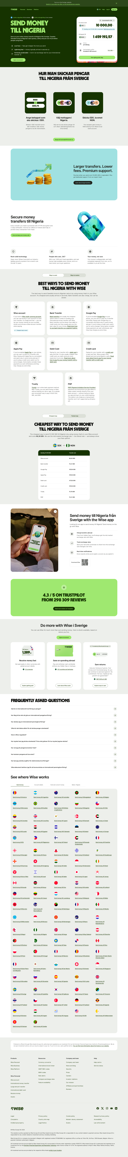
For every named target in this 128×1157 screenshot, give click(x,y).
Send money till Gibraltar (61, 855)
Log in (108, 9)
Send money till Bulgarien (82, 808)
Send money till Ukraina (19, 1015)
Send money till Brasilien (41, 808)
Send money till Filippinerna (41, 842)
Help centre (97, 1062)
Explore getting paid (27, 685)
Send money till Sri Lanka (82, 981)
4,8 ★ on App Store (21, 17)
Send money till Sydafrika (41, 994)
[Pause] (55, 511)
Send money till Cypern (60, 820)
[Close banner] (116, 3)
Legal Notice (42, 1123)
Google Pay (91, 313)
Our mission (70, 1082)
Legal (12, 1116)
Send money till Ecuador (20, 831)
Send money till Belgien (102, 797)
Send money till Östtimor (20, 945)
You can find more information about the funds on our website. (91, 1046)
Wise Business (15, 1065)
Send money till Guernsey (20, 866)
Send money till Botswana (20, 808)
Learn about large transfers (82, 182)
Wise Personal (15, 1062)
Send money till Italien (60, 876)
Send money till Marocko (20, 909)
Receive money (15, 1093)
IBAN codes (42, 1072)
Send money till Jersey (102, 876)
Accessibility (98, 1119)
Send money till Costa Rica (41, 820)
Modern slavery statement (74, 1119)
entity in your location (55, 1150)
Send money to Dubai (102, 820)
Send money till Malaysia (82, 898)
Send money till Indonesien (82, 866)
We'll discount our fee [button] (109, 29)
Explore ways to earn (100, 685)
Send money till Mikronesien (21, 921)
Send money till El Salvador (62, 831)
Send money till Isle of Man (20, 876)
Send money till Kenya (40, 887)
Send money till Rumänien (82, 956)
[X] (102, 1108)
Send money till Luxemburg (62, 898)
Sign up (114, 9)
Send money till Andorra (20, 797)
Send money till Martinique (61, 909)
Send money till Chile (102, 808)
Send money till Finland (60, 842)
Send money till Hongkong (41, 866)
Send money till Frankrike (103, 842)
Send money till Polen (19, 956)
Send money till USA (81, 1015)
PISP (70, 384)
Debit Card (54, 349)
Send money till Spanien (61, 981)
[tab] (53, 275)
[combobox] (82, 25)
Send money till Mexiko (102, 909)
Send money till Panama (82, 945)
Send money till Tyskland (82, 1005)
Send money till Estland (81, 831)
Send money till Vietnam (20, 1026)
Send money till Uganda (102, 1005)
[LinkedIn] (116, 1108)
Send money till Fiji (18, 842)
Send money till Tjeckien (40, 1005)
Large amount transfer (18, 1086)
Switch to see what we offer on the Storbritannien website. (63, 4)
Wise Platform (15, 1069)
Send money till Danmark (82, 820)
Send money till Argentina (41, 797)
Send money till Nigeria (40, 934)
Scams (68, 1123)
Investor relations (71, 1079)
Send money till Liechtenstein (21, 898)
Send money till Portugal (40, 956)
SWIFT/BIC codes (44, 1069)
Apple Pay (18, 349)
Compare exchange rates (46, 1079)
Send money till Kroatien (82, 887)
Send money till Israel (40, 876)
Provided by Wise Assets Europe (100, 646)
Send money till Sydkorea (61, 994)
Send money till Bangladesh (83, 797)
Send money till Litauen (40, 898)
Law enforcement (99, 1123)
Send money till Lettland (102, 887)
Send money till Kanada (19, 887)
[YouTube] (111, 1108)
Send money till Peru (101, 945)
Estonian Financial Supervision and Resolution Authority (40, 1145)
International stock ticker (46, 1065)
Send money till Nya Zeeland (83, 934)
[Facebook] (98, 1108)
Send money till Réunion (61, 956)
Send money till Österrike (103, 934)
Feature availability (44, 1082)
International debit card (18, 1090)
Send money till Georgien (20, 855)
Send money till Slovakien (20, 981)
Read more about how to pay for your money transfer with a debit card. (63, 360)
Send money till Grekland (82, 855)
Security (68, 1069)
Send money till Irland (102, 866)
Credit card (91, 349)
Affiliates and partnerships (74, 1086)
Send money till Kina (60, 887)
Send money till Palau (60, 945)
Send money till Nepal (19, 934)
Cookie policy (70, 1116)
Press (68, 1072)
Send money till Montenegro (62, 921)
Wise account (15, 1080)
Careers (68, 1076)
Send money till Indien (60, 866)
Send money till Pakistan (41, 945)
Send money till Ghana (40, 855)
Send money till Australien (61, 797)
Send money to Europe (102, 831)
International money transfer (20, 1083)
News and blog (71, 1065)
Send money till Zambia (40, 1026)
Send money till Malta (102, 898)
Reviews (68, 1089)
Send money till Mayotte (82, 909)
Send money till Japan (81, 876)
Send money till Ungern (40, 1015)
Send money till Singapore (103, 968)
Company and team (72, 1062)
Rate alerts (41, 1076)
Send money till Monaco (40, 921)
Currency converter (44, 1062)
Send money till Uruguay (61, 1015)
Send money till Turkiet (60, 1005)
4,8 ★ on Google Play (43, 17)
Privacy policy (42, 1116)
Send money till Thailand (20, 1005)
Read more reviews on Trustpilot (64, 608)
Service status (98, 1065)
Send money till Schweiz (82, 968)
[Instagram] (107, 1108)
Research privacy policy (101, 1116)
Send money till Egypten (40, 831)
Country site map (43, 1119)
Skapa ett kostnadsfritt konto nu (64, 139)
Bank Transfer (56, 313)
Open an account (18, 60)
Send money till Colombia (20, 820)
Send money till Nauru (81, 921)
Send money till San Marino (62, 968)
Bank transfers (54, 316)
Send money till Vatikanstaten (104, 1015)
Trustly (35, 384)
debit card (73, 352)
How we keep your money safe (21, 235)
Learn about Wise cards (64, 685)
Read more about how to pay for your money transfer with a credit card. (100, 358)
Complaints (14, 1119)
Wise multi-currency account (31, 316)
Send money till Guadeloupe (104, 855)
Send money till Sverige (19, 994)
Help (103, 9)
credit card (109, 352)
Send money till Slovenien (41, 981)
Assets (13, 1097)
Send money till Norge (60, 934)
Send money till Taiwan (81, 994)
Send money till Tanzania (103, 994)
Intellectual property (17, 1123)
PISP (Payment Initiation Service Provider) (82, 387)
